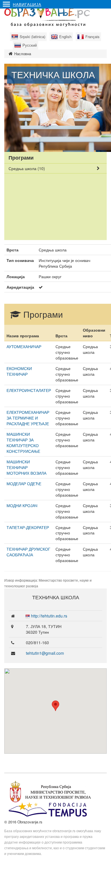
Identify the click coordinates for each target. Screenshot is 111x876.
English (65, 36)
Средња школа (27, 168)
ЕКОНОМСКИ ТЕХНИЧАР (19, 371)
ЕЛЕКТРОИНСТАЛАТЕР (29, 390)
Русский (29, 45)
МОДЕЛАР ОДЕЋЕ (24, 483)
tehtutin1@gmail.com (45, 653)
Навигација (27, 4)
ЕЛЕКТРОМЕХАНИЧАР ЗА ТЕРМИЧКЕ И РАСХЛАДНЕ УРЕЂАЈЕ (28, 417)
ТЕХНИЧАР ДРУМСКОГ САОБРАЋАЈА (28, 551)
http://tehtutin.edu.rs (49, 616)
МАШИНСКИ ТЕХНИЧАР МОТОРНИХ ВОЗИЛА (26, 467)
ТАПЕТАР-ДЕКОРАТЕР (28, 527)
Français (92, 36)
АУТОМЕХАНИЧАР (24, 346)
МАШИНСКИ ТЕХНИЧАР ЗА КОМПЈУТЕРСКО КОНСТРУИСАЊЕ (23, 442)
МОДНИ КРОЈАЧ (22, 505)
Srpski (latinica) (32, 36)
